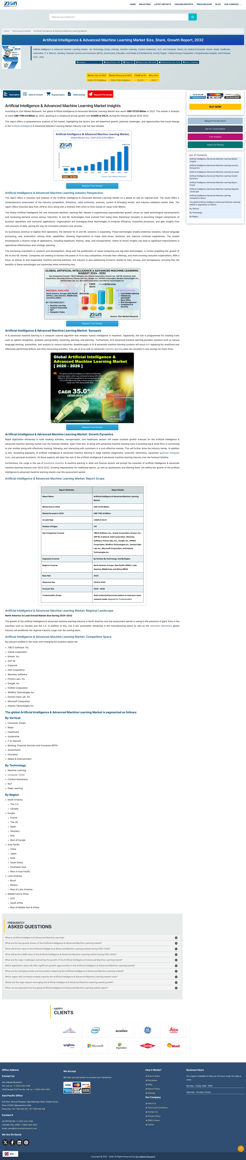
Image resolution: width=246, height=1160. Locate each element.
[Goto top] (241, 1149)
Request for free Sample (123, 41)
